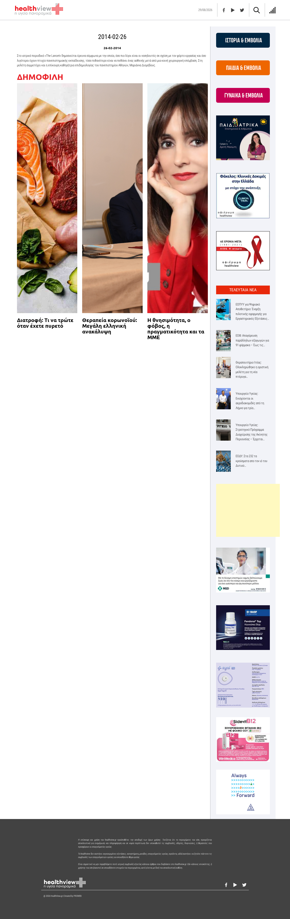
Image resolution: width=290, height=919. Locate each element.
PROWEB (78, 896)
